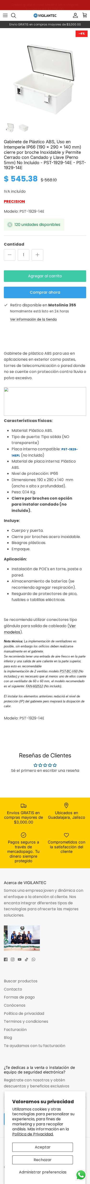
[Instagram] (12, 959)
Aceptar (43, 1147)
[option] (45, 73)
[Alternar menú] (5, 15)
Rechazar (43, 1160)
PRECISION (14, 201)
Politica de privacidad (24, 1013)
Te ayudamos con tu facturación (34, 1045)
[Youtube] (19, 959)
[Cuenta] (74, 15)
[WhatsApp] (33, 959)
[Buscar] (16, 15)
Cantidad (14, 244)
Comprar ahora (45, 292)
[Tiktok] (26, 959)
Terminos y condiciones (26, 1021)
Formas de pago (19, 997)
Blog (8, 1037)
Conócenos (14, 1005)
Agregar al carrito (45, 276)
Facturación (15, 1029)
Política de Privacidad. (33, 1134)
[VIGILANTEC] (45, 15)
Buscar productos (20, 981)
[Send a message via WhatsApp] (81, 1175)
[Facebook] (5, 959)
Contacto (13, 989)
